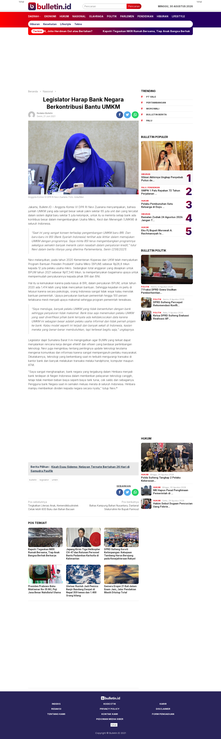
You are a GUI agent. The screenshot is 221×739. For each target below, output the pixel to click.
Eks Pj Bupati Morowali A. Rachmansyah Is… (156, 232)
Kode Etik (109, 703)
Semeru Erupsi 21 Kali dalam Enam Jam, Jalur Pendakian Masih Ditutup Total (120, 589)
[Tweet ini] (127, 114)
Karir (163, 703)
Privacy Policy (109, 708)
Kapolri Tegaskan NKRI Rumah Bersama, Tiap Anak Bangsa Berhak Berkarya (131, 31)
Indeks (56, 703)
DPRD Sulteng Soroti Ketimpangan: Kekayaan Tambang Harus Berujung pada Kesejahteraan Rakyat (120, 554)
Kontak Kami (109, 714)
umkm (55, 480)
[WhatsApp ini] (135, 114)
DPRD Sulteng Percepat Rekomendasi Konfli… (167, 304)
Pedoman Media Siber (109, 719)
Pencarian (134, 6)
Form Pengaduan (163, 714)
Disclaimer (163, 708)
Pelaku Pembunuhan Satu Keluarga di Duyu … (157, 205)
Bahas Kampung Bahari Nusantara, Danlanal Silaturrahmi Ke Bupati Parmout (114, 505)
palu (149, 120)
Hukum (145, 201)
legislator (44, 480)
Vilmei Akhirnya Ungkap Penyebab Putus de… (162, 179)
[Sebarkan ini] (119, 114)
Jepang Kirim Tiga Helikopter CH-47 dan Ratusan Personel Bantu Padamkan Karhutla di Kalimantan (83, 554)
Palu (143, 187)
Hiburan (145, 174)
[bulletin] (49, 5)
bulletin (33, 480)
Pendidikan (153, 187)
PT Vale (151, 96)
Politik (145, 287)
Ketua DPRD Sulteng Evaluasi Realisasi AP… (171, 317)
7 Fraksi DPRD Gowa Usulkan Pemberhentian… (158, 291)
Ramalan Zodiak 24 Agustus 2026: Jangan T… (162, 219)
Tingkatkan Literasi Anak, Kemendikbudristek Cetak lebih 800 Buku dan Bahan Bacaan (53, 505)
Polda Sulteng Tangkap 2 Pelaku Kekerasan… (161, 479)
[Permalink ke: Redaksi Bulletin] (31, 114)
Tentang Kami (56, 714)
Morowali (152, 108)
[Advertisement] (208, 52)
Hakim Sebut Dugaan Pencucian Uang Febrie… (173, 505)
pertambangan (156, 102)
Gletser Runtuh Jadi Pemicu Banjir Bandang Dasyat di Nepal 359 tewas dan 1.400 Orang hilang (82, 591)
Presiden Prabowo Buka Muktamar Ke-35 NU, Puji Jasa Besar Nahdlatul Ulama (44, 589)
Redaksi (56, 708)
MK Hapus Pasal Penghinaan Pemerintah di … (170, 492)
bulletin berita (156, 114)
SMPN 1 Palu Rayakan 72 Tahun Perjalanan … (160, 192)
